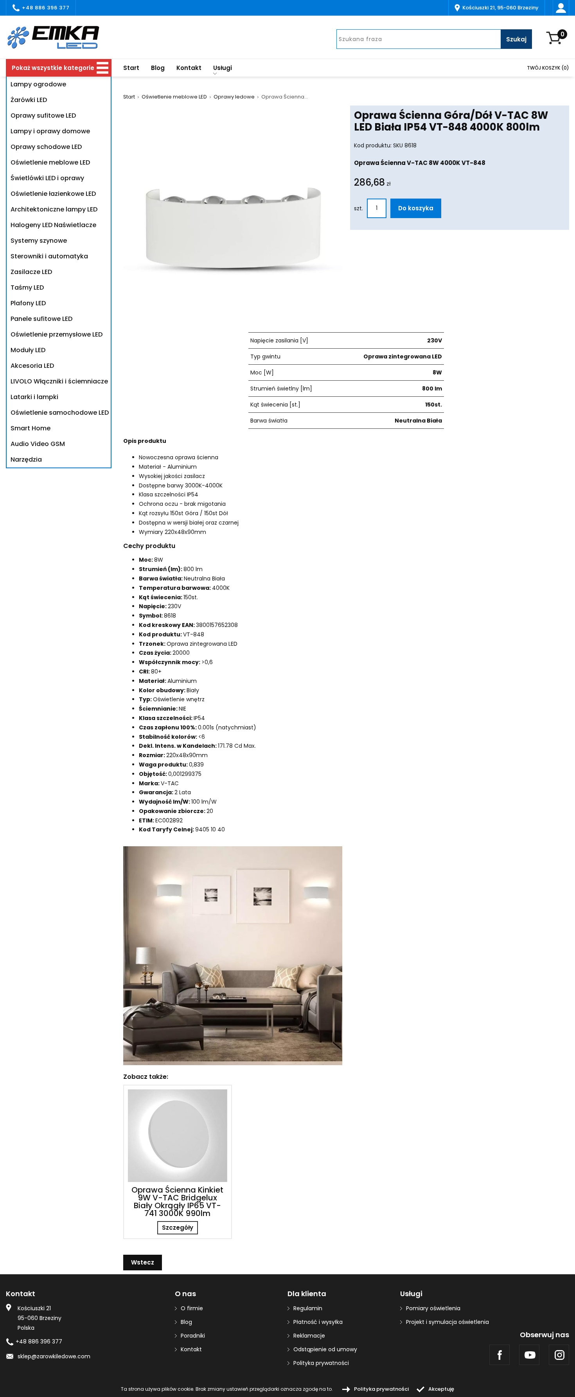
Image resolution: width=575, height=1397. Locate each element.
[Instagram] (559, 1355)
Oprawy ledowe (234, 97)
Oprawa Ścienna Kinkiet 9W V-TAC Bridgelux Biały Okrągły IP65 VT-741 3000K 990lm (177, 1201)
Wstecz (142, 1262)
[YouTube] (529, 1355)
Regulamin (307, 1308)
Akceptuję (441, 1389)
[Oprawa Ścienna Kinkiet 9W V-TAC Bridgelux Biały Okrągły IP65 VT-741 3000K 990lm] (177, 1135)
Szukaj (516, 39)
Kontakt (188, 68)
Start (131, 68)
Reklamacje (309, 1336)
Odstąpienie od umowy (325, 1349)
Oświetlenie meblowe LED (174, 97)
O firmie (192, 1308)
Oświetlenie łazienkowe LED (53, 193)
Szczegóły (177, 1227)
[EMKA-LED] (58, 37)
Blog (158, 68)
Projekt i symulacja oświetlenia (447, 1322)
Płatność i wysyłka (318, 1322)
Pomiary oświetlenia (433, 1308)
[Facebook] (499, 1355)
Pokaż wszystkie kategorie (53, 68)
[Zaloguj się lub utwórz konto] (561, 8)
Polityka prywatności (321, 1363)
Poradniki (193, 1336)
